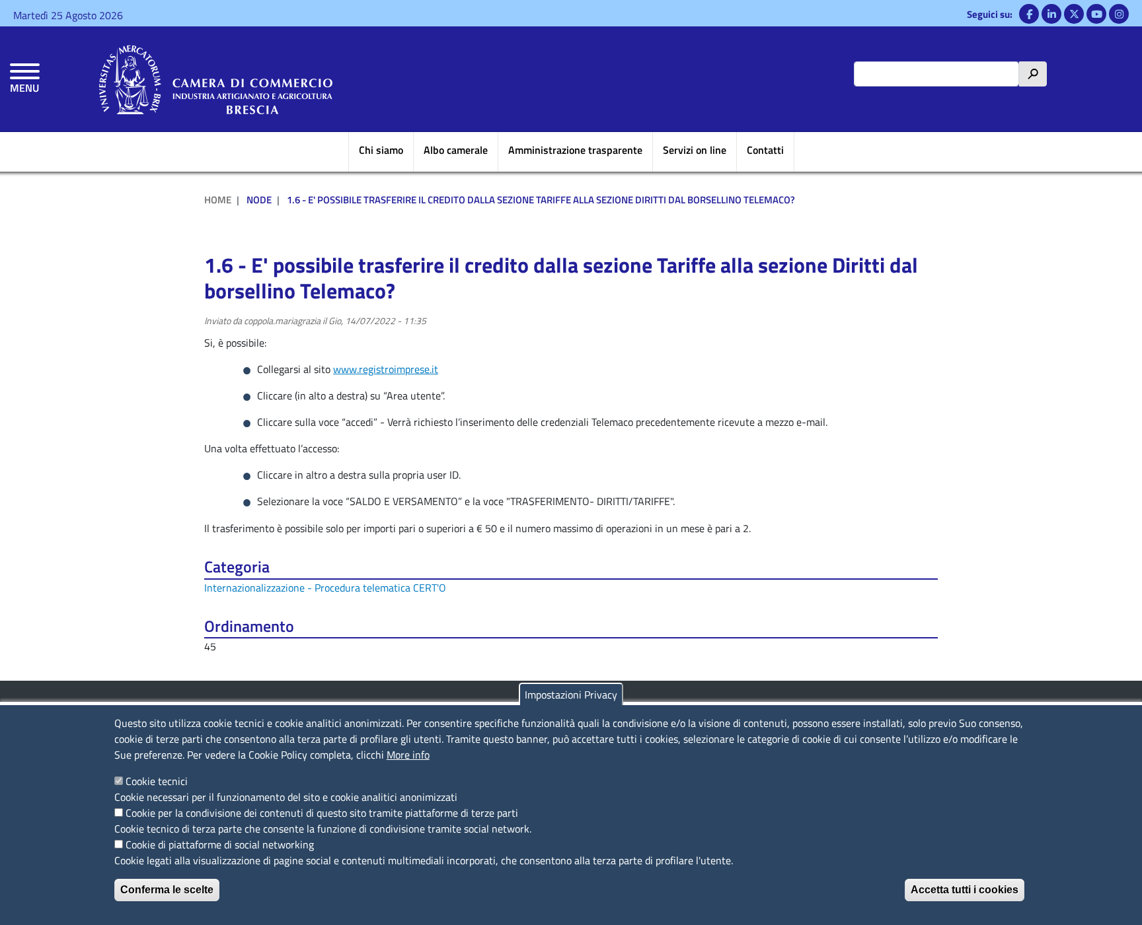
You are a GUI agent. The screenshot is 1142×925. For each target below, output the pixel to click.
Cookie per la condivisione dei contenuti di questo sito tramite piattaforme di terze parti (322, 813)
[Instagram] (1119, 14)
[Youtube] (1096, 14)
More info (408, 755)
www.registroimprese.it (385, 369)
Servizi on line (694, 150)
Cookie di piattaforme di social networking (220, 844)
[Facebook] (1029, 14)
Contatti (765, 150)
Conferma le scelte (166, 889)
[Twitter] (1074, 14)
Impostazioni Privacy (571, 694)
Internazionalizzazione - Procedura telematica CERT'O (325, 588)
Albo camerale (456, 150)
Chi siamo (381, 150)
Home (217, 199)
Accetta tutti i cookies (964, 889)
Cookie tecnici (157, 781)
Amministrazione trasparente (575, 150)
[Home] (215, 79)
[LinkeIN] (1051, 14)
